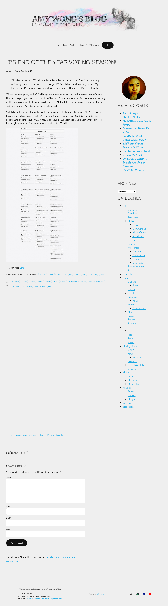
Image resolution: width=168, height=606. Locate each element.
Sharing (102, 274)
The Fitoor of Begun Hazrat (136, 151)
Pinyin (135, 285)
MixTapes (132, 380)
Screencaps (93, 274)
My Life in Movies (131, 117)
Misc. (77, 274)
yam (49, 286)
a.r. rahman (15, 281)
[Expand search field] (108, 45)
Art (124, 205)
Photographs (134, 247)
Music (84, 274)
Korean (131, 304)
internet (62, 281)
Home (57, 45)
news (90, 281)
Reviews (127, 402)
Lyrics (130, 376)
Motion (131, 221)
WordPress (100, 594)
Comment (10, 477)
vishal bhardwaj (40, 286)
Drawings (132, 209)
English (51, 274)
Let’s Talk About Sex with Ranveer (23, 435)
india (55, 281)
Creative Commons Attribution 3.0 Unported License (44, 599)
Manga (131, 399)
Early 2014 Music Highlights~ (52, 435)
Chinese (132, 281)
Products (137, 258)
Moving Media (130, 346)
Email (8, 518)
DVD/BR (43, 274)
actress (24, 281)
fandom (48, 281)
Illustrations (133, 217)
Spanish (131, 319)
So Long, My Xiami (132, 154)
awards (32, 281)
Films (58, 274)
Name (8, 507)
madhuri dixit (73, 281)
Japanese (132, 296)
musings (83, 281)
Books (131, 391)
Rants (130, 338)
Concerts (137, 251)
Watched (137, 357)
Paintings (132, 243)
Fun (64, 274)
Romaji (135, 300)
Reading (127, 387)
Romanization (139, 308)
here (21, 267)
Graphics (132, 213)
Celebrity (127, 274)
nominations (99, 281)
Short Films (138, 236)
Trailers (135, 240)
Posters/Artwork (136, 266)
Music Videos (139, 232)
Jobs (70, 274)
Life (124, 327)
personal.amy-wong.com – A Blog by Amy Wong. (39, 589)
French (131, 293)
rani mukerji (16, 286)
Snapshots (137, 262)
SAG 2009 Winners (133, 170)
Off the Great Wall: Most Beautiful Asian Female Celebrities (135, 162)
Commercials (139, 228)
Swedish (132, 323)
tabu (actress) (27, 286)
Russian (131, 315)
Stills (130, 270)
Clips (135, 224)
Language (128, 277)
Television (132, 361)
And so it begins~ (131, 113)
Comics (131, 395)
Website (8, 529)
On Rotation (134, 384)
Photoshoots (138, 255)
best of (40, 281)
